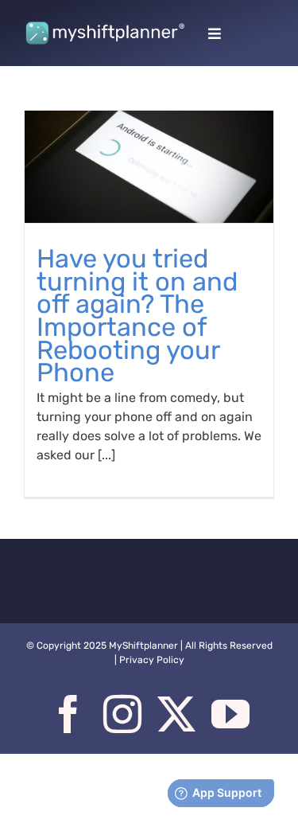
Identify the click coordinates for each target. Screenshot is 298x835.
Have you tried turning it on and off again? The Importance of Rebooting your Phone (137, 316)
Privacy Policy (151, 659)
